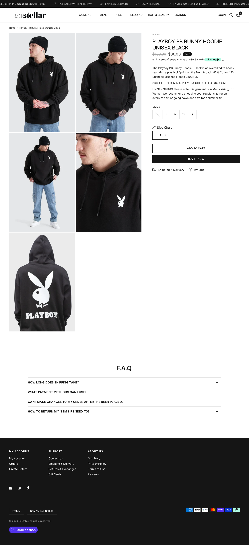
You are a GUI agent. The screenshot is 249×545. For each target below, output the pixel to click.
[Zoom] (67, 40)
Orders (13, 463)
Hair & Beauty (158, 15)
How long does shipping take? (53, 382)
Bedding (136, 15)
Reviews (93, 474)
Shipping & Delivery (61, 463)
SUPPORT (55, 451)
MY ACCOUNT (19, 451)
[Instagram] (22, 488)
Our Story (94, 458)
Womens (85, 15)
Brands (180, 15)
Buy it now (196, 158)
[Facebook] (13, 488)
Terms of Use (96, 469)
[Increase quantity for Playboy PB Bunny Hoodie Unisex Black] (165, 135)
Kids (119, 15)
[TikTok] (31, 488)
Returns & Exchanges (62, 469)
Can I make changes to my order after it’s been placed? (76, 402)
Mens (104, 15)
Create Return (18, 469)
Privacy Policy (97, 463)
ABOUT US (95, 451)
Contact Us (55, 458)
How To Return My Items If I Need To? (59, 411)
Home (12, 27)
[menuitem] (86, 15)
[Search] (231, 15)
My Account (17, 458)
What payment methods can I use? (57, 392)
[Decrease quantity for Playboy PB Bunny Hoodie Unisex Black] (155, 135)
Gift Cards (54, 474)
